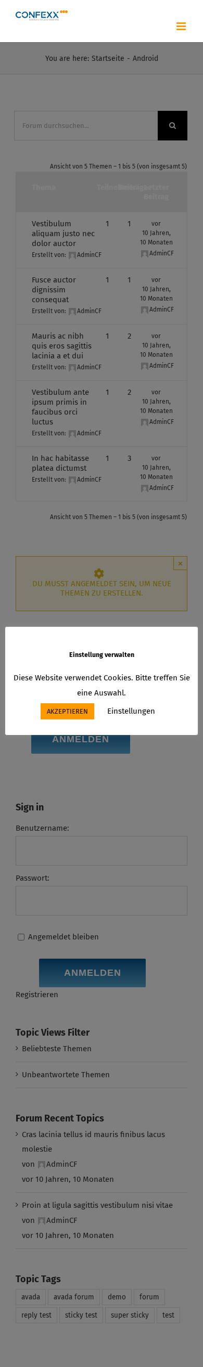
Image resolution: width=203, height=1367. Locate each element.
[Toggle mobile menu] (181, 26)
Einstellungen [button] (131, 711)
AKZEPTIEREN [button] (67, 711)
